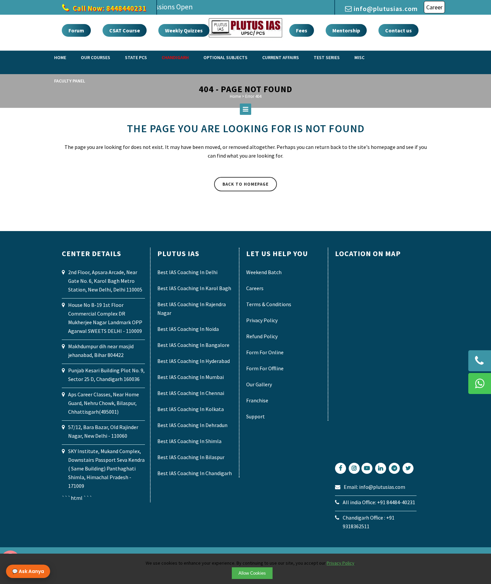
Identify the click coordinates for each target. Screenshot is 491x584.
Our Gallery (259, 384)
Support (255, 416)
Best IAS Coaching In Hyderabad (193, 361)
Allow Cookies (252, 573)
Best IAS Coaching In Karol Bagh (194, 288)
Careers (255, 288)
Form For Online (265, 352)
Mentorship (346, 30)
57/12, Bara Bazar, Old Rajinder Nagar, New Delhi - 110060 (103, 431)
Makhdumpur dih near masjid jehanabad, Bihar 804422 (101, 350)
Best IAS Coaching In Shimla (189, 441)
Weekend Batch (264, 272)
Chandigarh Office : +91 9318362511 (368, 522)
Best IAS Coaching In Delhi (187, 272)
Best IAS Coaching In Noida (188, 329)
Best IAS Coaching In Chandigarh (194, 473)
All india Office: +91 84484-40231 (379, 502)
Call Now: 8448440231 (108, 8)
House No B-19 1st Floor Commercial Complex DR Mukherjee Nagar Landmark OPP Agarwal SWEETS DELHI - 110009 (105, 318)
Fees (301, 30)
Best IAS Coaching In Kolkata (190, 409)
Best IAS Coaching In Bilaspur (190, 457)
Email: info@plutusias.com (374, 486)
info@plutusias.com (386, 8)
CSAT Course (124, 30)
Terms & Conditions (268, 304)
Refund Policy (262, 336)
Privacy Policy (262, 320)
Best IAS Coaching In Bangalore (193, 345)
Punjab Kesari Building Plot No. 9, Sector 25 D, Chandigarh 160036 (106, 374)
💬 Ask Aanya (28, 571)
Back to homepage (245, 184)
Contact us (398, 30)
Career (434, 7)
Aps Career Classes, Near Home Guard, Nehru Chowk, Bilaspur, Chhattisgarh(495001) (103, 403)
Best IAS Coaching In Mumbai (190, 377)
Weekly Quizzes (184, 30)
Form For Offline (265, 368)
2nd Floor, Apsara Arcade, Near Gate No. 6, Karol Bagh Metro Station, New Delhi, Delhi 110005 (105, 281)
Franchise (257, 400)
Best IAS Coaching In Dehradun (192, 425)
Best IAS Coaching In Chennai (190, 393)
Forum (76, 30)
